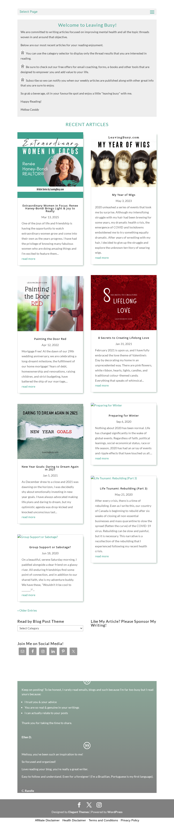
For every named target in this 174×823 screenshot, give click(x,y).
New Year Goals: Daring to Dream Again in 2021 (50, 468)
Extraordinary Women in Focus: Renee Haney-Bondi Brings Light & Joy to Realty (50, 208)
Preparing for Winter (124, 415)
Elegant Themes (78, 812)
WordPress (114, 812)
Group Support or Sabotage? (50, 547)
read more (28, 258)
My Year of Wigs (123, 195)
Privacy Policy (130, 820)
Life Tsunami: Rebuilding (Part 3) (123, 488)
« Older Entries (27, 610)
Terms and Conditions (103, 820)
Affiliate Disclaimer (47, 820)
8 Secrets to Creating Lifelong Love (123, 338)
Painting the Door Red (50, 339)
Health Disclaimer (74, 820)
